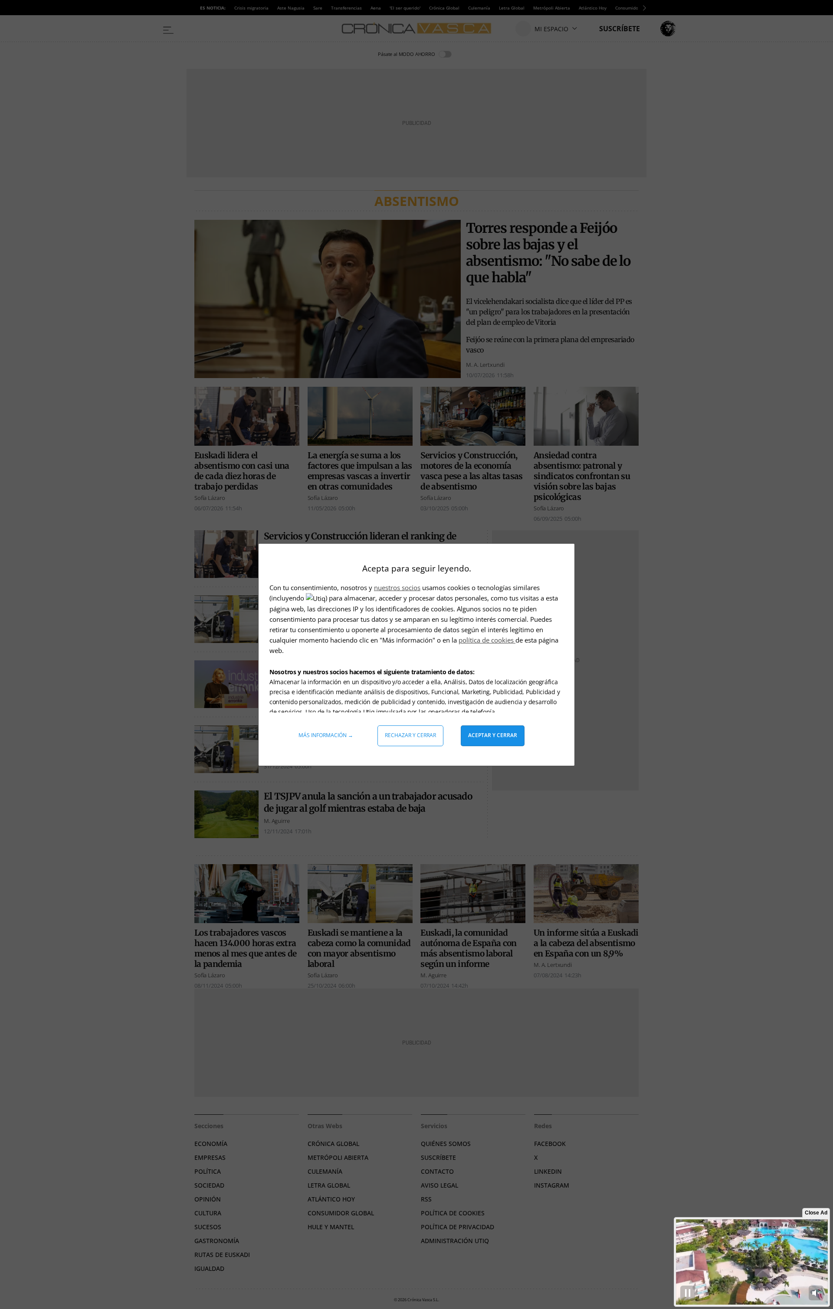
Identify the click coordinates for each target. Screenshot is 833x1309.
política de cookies (487, 640)
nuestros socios (397, 587)
